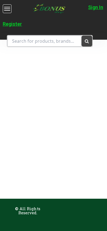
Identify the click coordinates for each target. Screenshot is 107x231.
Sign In (95, 7)
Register (12, 24)
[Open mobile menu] (7, 8)
